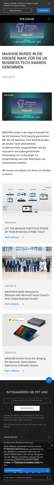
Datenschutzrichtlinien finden (27, 462)
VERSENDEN (27, 409)
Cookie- (7, 462)
